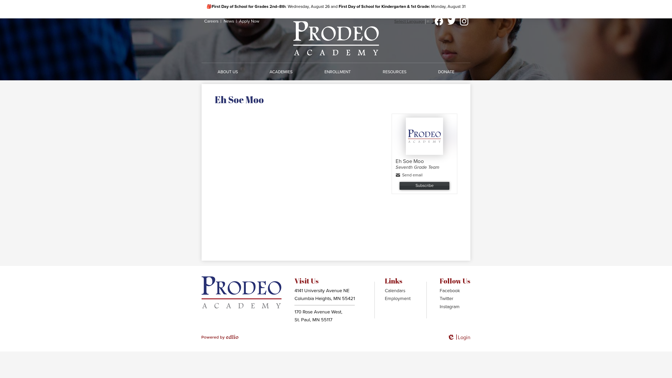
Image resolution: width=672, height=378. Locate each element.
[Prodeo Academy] (336, 38)
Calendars (395, 290)
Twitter (451, 21)
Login (458, 337)
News (229, 21)
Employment (398, 298)
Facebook (439, 21)
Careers (211, 21)
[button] (228, 72)
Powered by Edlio (220, 337)
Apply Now (249, 21)
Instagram (464, 21)
